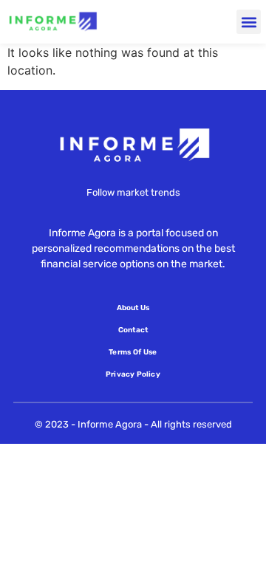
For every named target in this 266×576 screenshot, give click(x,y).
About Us (133, 308)
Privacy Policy (133, 374)
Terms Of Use (133, 352)
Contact (133, 330)
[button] (248, 22)
